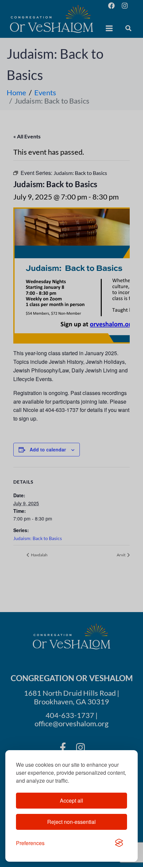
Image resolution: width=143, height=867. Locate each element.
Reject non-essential (71, 822)
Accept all (71, 800)
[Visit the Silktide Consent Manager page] (119, 843)
